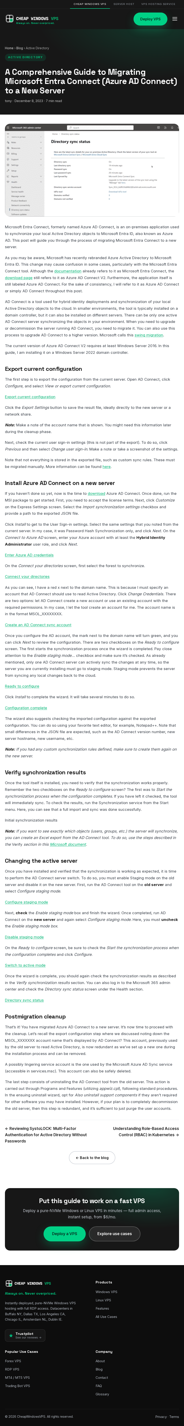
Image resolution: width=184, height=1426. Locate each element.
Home (9, 48)
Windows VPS (106, 1292)
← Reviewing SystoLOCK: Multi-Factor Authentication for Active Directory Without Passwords (46, 1134)
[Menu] (175, 19)
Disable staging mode (24, 937)
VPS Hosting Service (158, 4)
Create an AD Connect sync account (38, 625)
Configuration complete (26, 708)
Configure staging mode (26, 902)
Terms (174, 1417)
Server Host (124, 4)
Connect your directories (27, 576)
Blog (19, 48)
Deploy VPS (150, 19)
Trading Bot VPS (17, 1386)
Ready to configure (22, 686)
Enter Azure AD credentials (29, 555)
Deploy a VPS (64, 1233)
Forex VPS (13, 1361)
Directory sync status (24, 1000)
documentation (67, 271)
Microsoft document (68, 844)
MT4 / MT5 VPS (17, 1377)
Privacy (161, 1417)
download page (19, 277)
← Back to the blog (92, 1157)
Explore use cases (114, 1233)
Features (102, 1308)
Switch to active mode (25, 965)
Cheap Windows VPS (90, 4)
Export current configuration (30, 397)
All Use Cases (106, 1317)
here (107, 466)
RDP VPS (12, 1369)
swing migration (149, 335)
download (96, 493)
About (100, 1361)
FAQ (99, 1386)
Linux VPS (103, 1300)
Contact (102, 1377)
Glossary (102, 1394)
